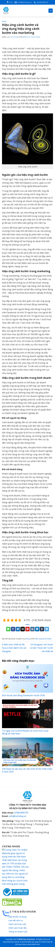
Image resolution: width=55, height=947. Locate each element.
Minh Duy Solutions (31, 37)
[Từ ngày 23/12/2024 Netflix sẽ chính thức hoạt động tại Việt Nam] (27, 713)
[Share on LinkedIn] (37, 629)
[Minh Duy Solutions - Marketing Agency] (22, 11)
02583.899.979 (21, 812)
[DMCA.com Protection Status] (12, 901)
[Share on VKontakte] (32, 629)
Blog (4, 21)
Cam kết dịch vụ (15, 920)
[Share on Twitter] (18, 629)
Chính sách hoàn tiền (17, 927)
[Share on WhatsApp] (8, 629)
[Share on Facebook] (13, 629)
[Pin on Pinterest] (27, 629)
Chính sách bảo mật (17, 924)
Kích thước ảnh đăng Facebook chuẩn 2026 (23, 695)
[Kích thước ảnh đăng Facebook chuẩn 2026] (27, 678)
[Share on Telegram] (47, 629)
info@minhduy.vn (17, 816)
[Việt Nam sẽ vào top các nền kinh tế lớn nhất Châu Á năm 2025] (27, 752)
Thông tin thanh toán (17, 931)
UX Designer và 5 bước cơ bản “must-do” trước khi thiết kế (41, 648)
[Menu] (50, 11)
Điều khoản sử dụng (17, 916)
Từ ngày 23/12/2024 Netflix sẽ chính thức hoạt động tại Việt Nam (25, 732)
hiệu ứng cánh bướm (43, 638)
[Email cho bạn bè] (22, 629)
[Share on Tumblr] (42, 629)
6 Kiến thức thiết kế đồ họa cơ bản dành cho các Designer (14, 648)
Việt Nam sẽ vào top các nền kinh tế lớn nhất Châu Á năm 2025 (27, 770)
